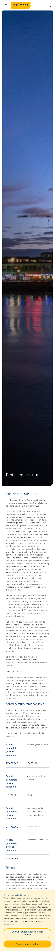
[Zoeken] (49, 5)
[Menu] (5, 5)
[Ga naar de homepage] (21, 5)
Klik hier (15, 921)
